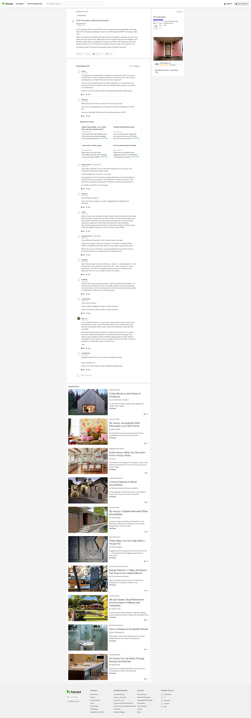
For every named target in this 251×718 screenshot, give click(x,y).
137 (147, 443)
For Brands (117, 709)
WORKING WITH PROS (116, 449)
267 (147, 561)
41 (148, 473)
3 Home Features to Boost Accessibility (123, 483)
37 (148, 502)
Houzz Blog (167, 694)
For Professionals (119, 694)
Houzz (113, 459)
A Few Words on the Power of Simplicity (125, 395)
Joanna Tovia (115, 609)
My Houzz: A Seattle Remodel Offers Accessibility (128, 513)
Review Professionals (143, 697)
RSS (165, 706)
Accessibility (141, 703)
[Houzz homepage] (8, 3)
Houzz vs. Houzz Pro (120, 697)
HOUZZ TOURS (114, 419)
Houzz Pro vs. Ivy (119, 700)
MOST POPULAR (114, 390)
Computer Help (81, 15)
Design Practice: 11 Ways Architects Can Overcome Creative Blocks (128, 571)
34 (148, 591)
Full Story (112, 408)
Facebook (167, 700)
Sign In (139, 712)
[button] (134, 66)
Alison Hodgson (116, 547)
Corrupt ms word (112, 309)
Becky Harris (115, 665)
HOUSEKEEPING (114, 655)
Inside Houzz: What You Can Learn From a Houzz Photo (127, 454)
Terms (92, 703)
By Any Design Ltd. (117, 632)
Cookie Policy (94, 706)
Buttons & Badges (119, 712)
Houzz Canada (141, 694)
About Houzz (94, 694)
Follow (110, 54)
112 (147, 679)
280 (147, 414)
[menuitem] (20, 3)
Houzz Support (142, 706)
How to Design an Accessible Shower (128, 629)
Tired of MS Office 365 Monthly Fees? (171, 22)
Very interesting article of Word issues (119, 91)
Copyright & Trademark (97, 712)
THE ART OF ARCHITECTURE (118, 566)
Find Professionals (34, 4)
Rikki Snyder (115, 429)
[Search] (48, 4)
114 (147, 649)
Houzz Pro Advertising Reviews (123, 703)
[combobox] (75, 4)
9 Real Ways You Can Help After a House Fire (126, 542)
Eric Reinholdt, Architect (120, 400)
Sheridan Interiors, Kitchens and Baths (124, 488)
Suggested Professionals (145, 700)
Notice (98, 700)
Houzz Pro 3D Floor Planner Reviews (125, 706)
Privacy (92, 700)
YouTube (166, 703)
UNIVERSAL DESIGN (115, 478)
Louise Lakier (115, 517)
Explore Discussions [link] (82, 11)
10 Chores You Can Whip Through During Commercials (126, 660)
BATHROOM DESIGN (116, 625)
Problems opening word (114, 366)
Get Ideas (19, 4)
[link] (170, 65)
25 (148, 532)
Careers (92, 697)
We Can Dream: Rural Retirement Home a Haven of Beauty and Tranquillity (126, 602)
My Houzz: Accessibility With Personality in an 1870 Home (124, 424)
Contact (139, 709)
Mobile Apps (94, 709)
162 (147, 620)
